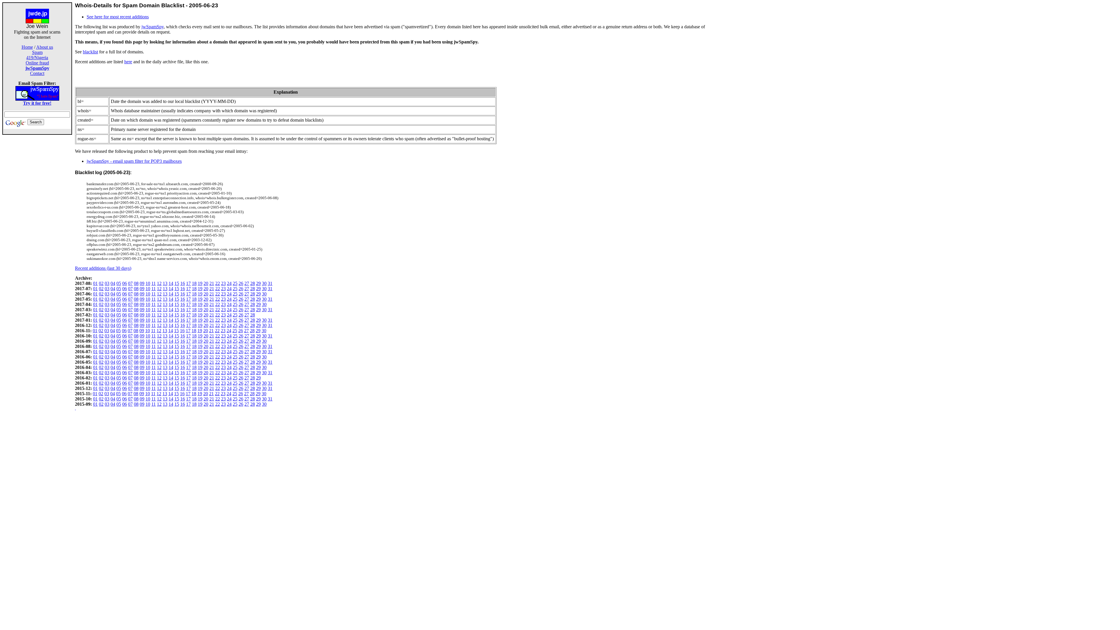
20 (206, 283)
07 (130, 283)
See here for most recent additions (118, 16)
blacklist (90, 51)
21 (211, 283)
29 (258, 283)
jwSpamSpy (152, 26)
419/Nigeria (37, 57)
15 (176, 283)
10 (148, 283)
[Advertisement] (37, 222)
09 (142, 283)
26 (241, 283)
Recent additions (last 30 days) (103, 268)
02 (101, 283)
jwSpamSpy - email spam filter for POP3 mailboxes (134, 161)
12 (159, 283)
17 (188, 283)
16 (182, 283)
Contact (37, 73)
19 (200, 283)
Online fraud (37, 62)
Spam (37, 52)
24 (229, 283)
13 (165, 283)
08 (136, 283)
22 (217, 283)
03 (107, 283)
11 (153, 283)
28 (252, 283)
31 (270, 283)
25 (235, 283)
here (128, 61)
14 (171, 283)
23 (223, 283)
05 (118, 283)
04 (113, 283)
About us (44, 47)
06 (124, 283)
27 (246, 283)
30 (264, 283)
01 (95, 283)
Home (27, 47)
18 (194, 283)
